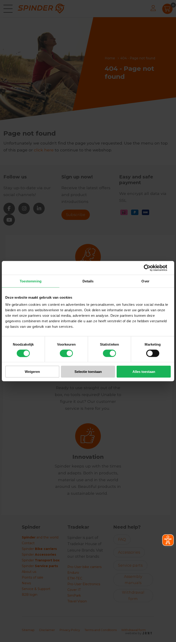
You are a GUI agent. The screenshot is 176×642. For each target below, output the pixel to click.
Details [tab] (88, 281)
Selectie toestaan (88, 372)
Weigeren (32, 372)
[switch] (66, 353)
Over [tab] (145, 281)
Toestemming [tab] (30, 281)
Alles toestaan (143, 372)
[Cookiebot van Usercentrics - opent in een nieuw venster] (151, 267)
